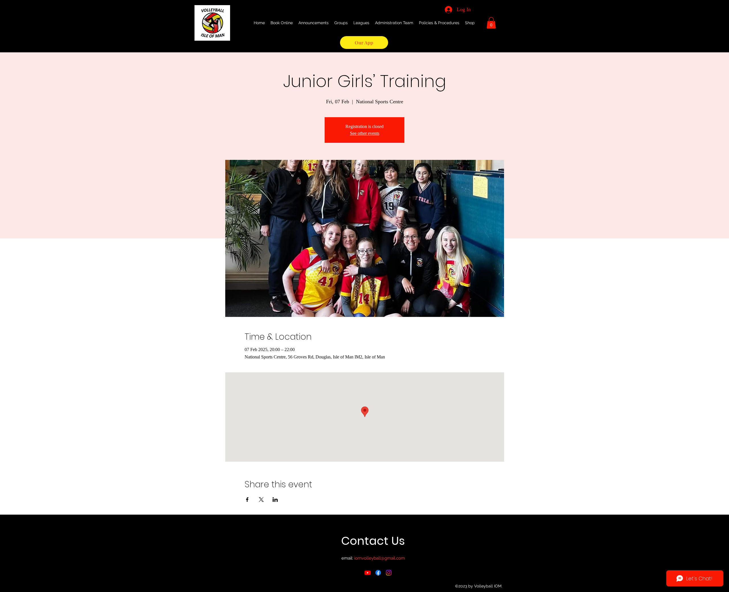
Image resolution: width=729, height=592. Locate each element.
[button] (491, 23)
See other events (364, 133)
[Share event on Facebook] (247, 499)
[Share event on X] (261, 499)
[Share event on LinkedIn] (275, 499)
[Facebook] (378, 572)
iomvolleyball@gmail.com (379, 558)
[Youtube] (367, 572)
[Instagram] (388, 572)
